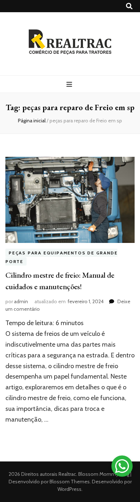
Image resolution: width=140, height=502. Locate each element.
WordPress (69, 489)
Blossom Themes (69, 481)
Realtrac (67, 474)
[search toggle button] (129, 6)
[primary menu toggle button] (70, 84)
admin (21, 301)
